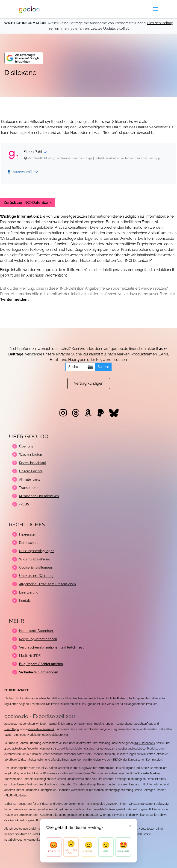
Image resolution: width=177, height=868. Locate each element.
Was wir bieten (30, 454)
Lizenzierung (28, 592)
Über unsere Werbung (36, 576)
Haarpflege (11, 729)
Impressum (27, 534)
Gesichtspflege (143, 723)
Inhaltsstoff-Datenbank (36, 631)
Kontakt (25, 601)
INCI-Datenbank (144, 743)
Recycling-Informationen (38, 639)
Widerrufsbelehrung (34, 559)
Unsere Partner (30, 471)
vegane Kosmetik (27, 839)
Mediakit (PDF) (30, 655)
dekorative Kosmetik (41, 729)
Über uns (26, 446)
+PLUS (8, 795)
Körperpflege (124, 723)
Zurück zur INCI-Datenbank (28, 202)
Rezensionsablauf (32, 463)
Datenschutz (28, 543)
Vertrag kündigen (88, 383)
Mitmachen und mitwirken (39, 496)
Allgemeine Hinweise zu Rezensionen (47, 584)
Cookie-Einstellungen (35, 567)
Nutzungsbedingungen (36, 551)
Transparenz (28, 488)
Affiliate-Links (29, 479)
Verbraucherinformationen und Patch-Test (51, 647)
